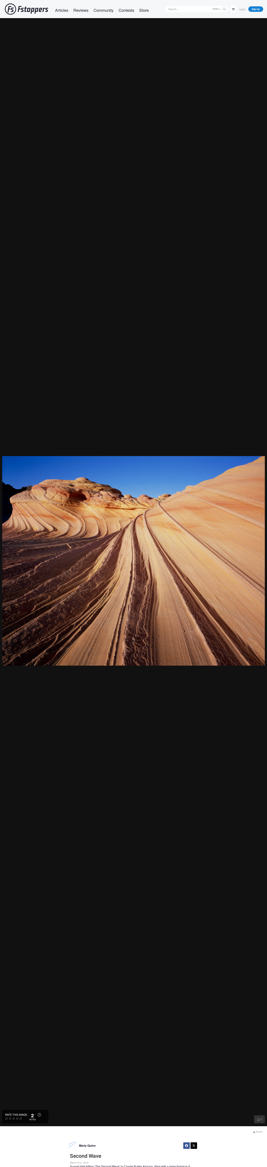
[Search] (224, 9)
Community (104, 10)
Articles (61, 10)
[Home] (26, 9)
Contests (126, 10)
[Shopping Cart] (233, 9)
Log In (242, 9)
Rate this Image (16, 1114)
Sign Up (256, 9)
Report (258, 1131)
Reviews (80, 10)
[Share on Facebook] (186, 1145)
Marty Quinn (87, 1145)
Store (144, 10)
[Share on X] (194, 1145)
